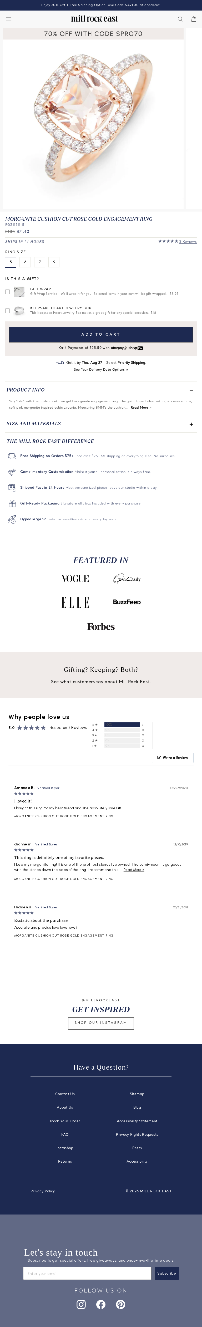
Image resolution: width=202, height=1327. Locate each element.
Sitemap (137, 1094)
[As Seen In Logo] (75, 578)
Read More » (141, 408)
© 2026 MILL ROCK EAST (148, 1191)
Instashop (65, 1148)
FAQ (65, 1135)
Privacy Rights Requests (137, 1135)
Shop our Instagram (101, 1023)
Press (137, 1148)
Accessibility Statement (137, 1121)
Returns (65, 1162)
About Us (65, 1108)
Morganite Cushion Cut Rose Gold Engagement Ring (64, 816)
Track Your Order (64, 1121)
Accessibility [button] (137, 1162)
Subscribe (166, 1273)
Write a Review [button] (175, 758)
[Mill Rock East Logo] (94, 19)
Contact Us (65, 1094)
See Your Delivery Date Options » (101, 370)
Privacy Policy (43, 1191)
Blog (137, 1108)
